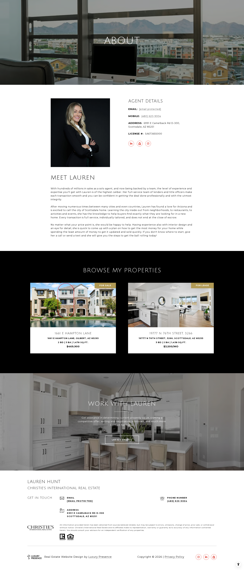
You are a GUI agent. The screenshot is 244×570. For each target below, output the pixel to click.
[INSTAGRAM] (148, 143)
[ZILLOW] (139, 143)
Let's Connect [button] (122, 439)
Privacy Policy (174, 556)
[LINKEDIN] (131, 143)
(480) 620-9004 (151, 116)
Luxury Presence (100, 556)
